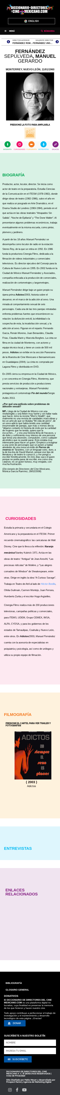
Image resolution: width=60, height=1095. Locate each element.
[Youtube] (24, 1089)
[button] (10, 31)
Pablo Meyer (30, 1080)
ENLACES (55, 149)
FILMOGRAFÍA (31, 149)
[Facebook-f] (17, 1089)
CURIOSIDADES (19, 149)
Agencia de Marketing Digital (37, 1082)
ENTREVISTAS (43, 149)
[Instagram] (9, 1089)
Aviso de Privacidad (15, 1075)
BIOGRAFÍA (7, 149)
